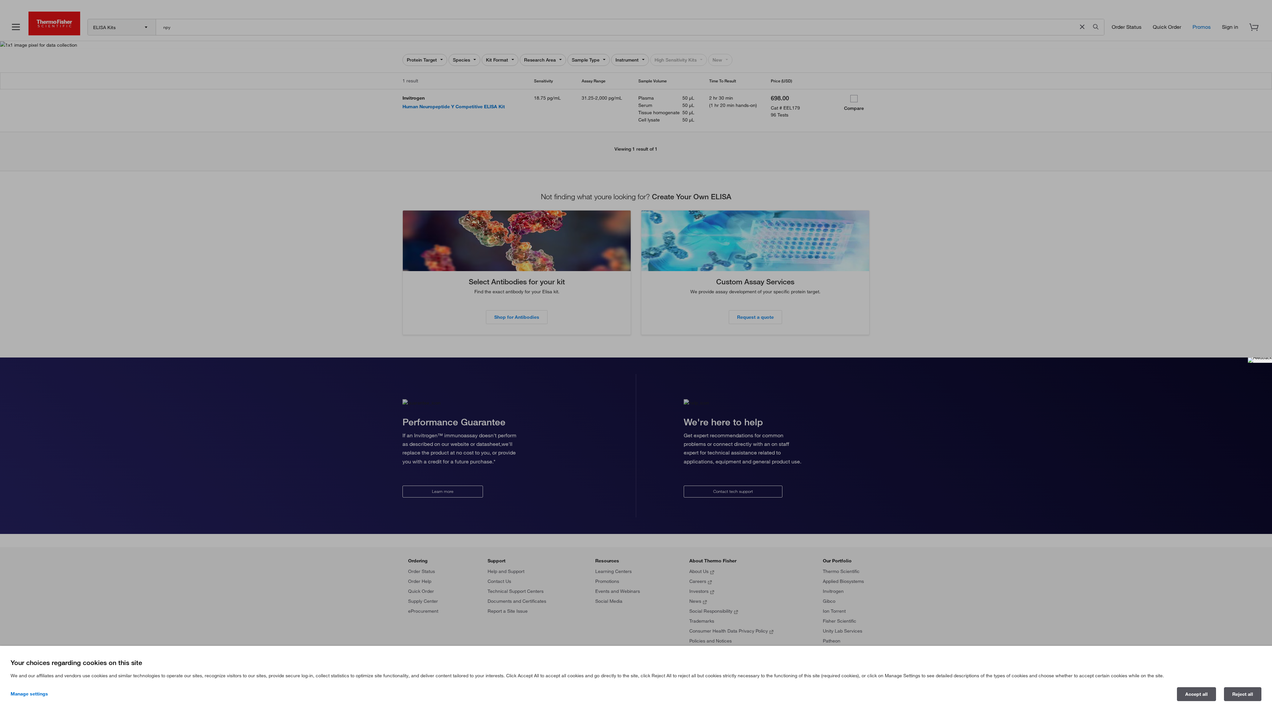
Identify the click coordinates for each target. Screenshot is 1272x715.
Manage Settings (29, 694)
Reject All (1242, 694)
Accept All (1196, 694)
